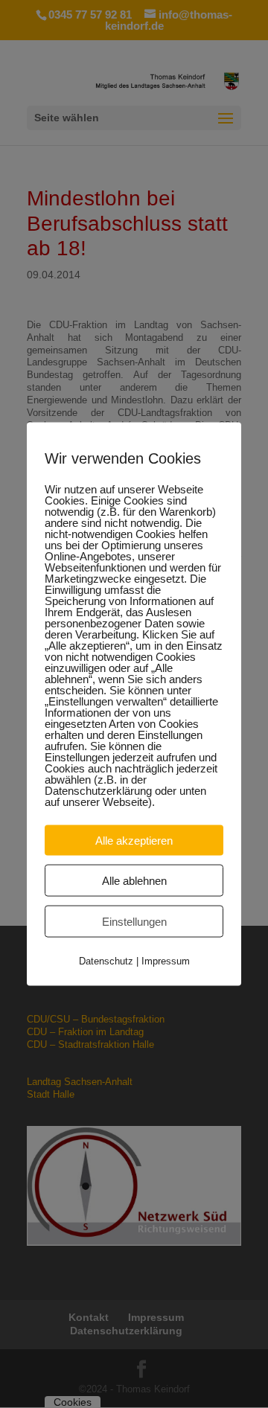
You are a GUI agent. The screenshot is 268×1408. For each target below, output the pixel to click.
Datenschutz (106, 961)
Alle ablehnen (134, 880)
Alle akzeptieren (134, 840)
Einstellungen (134, 921)
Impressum (165, 961)
